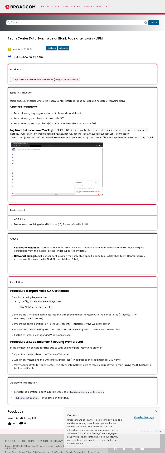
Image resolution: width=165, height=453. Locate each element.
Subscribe (63, 48)
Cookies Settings (144, 417)
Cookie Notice (75, 443)
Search (153, 22)
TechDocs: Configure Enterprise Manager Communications (87, 392)
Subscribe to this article (27, 398)
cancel (145, 22)
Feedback (51, 48)
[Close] (156, 411)
